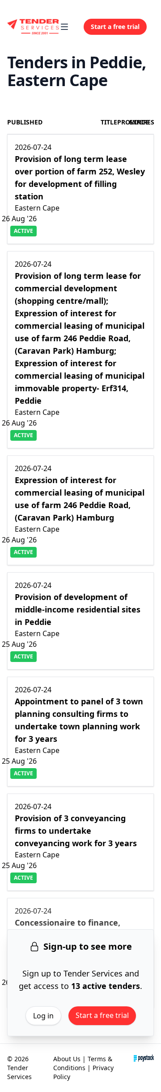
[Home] (33, 27)
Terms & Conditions (82, 1063)
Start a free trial (102, 1015)
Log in (43, 1016)
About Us (66, 1059)
